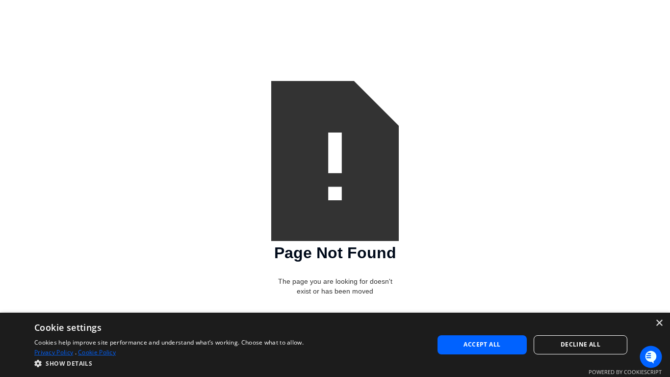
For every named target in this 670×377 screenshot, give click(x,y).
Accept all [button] (482, 344)
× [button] (659, 323)
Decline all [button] (580, 344)
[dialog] (335, 345)
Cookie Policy (97, 352)
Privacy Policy (53, 352)
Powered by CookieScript (625, 372)
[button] (169, 363)
